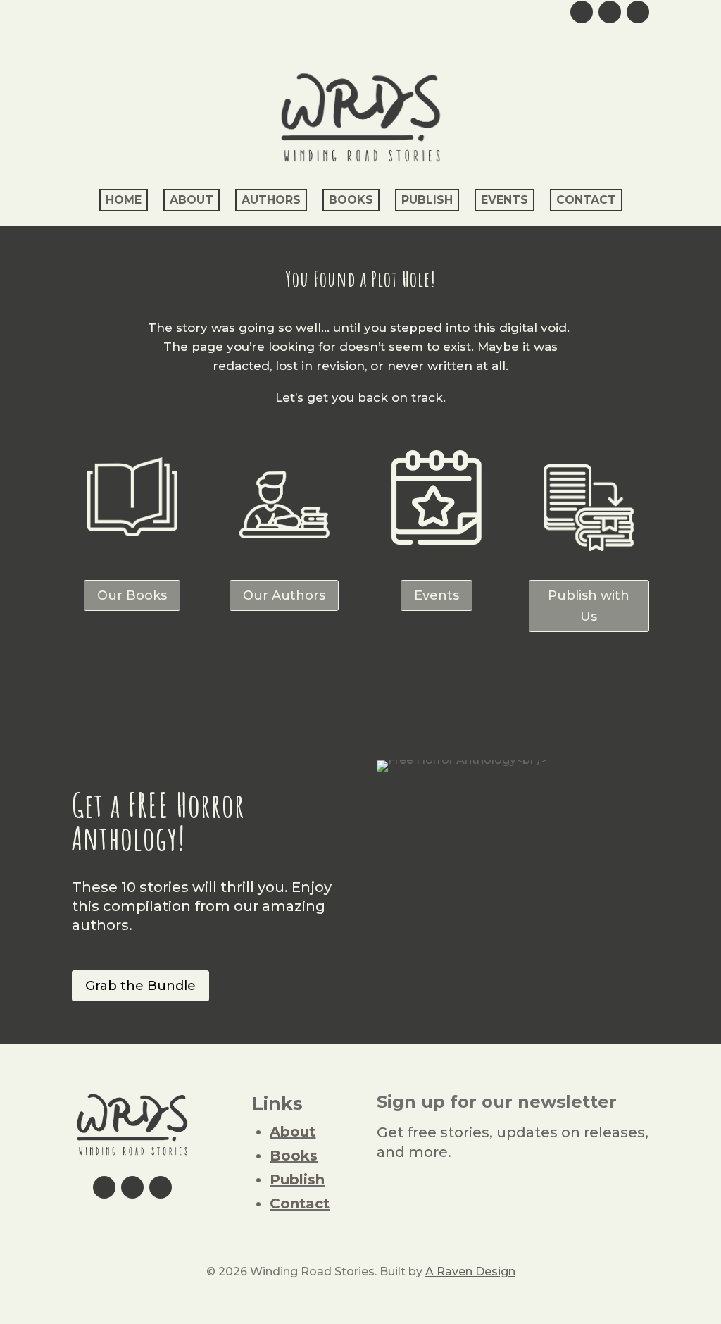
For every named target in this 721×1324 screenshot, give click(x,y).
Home (124, 199)
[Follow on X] (581, 12)
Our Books (132, 595)
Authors (271, 199)
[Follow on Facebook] (638, 12)
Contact (586, 199)
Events (504, 199)
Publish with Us (588, 606)
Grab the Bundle (140, 986)
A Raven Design (470, 1271)
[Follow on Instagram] (609, 12)
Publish (427, 199)
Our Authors (284, 595)
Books (351, 199)
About (191, 199)
